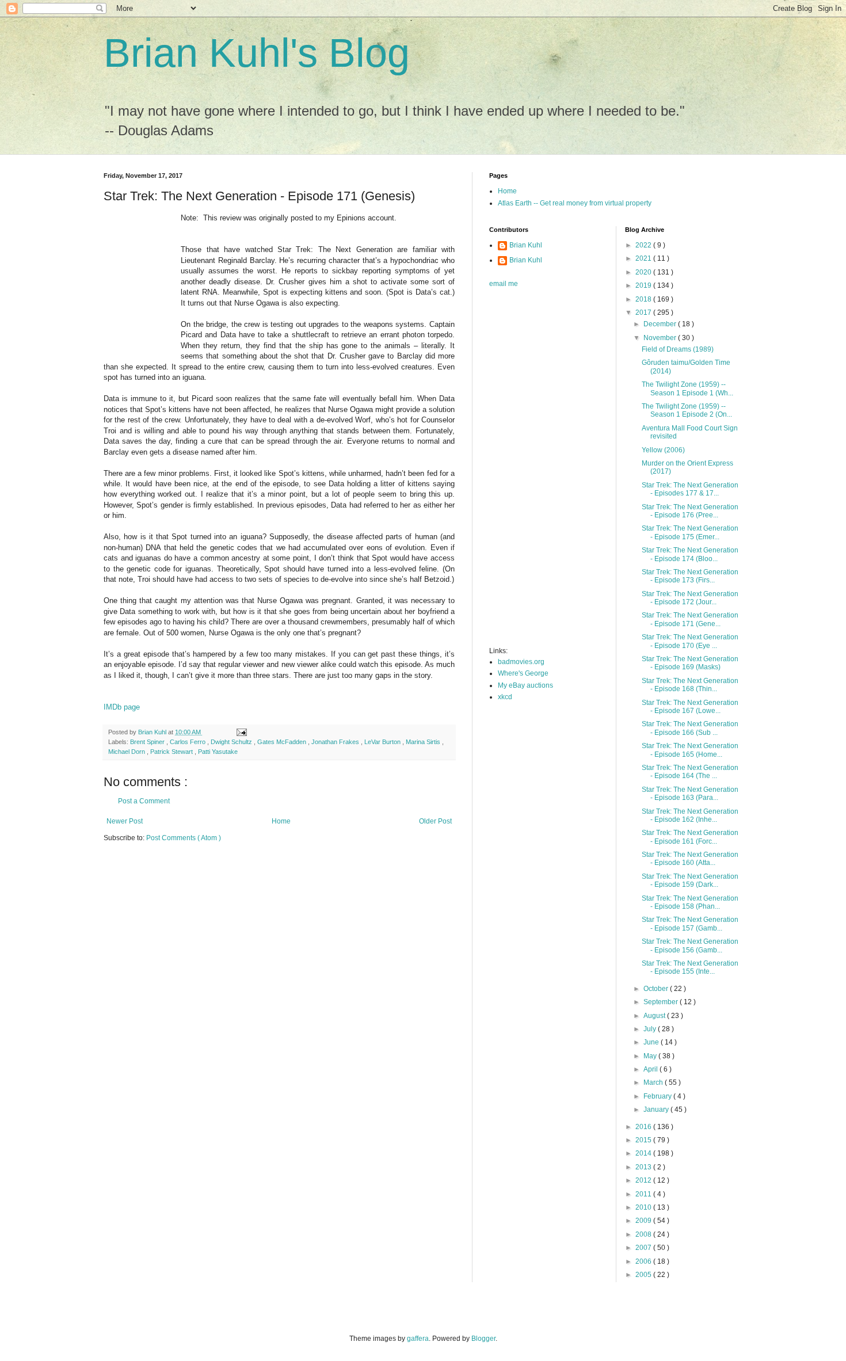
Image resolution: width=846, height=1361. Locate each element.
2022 (644, 245)
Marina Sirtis (424, 741)
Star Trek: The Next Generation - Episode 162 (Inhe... (690, 815)
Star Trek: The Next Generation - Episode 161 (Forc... (690, 837)
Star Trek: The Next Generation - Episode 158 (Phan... (690, 902)
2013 (644, 1167)
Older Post (435, 821)
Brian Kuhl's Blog (257, 53)
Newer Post (124, 821)
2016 (644, 1127)
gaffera (418, 1339)
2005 (644, 1275)
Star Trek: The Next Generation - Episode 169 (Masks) (690, 663)
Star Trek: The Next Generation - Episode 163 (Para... (690, 794)
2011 (644, 1194)
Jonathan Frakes (336, 741)
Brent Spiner (148, 741)
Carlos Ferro (188, 741)
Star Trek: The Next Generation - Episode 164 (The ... (690, 772)
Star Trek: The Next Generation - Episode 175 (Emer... (690, 532)
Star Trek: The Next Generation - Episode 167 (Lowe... (690, 707)
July (650, 1029)
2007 (644, 1248)
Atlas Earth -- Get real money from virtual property (574, 203)
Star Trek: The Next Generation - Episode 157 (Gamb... (690, 924)
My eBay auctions (525, 685)
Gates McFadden (282, 741)
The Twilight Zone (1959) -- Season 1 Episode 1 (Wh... (687, 388)
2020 (644, 272)
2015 (644, 1140)
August (655, 1016)
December (660, 324)
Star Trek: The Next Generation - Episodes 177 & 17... (690, 489)
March (654, 1082)
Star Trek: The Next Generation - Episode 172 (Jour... (690, 598)
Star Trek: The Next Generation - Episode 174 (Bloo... (690, 554)
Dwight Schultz (232, 741)
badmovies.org (521, 662)
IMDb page (122, 707)
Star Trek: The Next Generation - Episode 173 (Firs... (690, 576)
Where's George (523, 673)
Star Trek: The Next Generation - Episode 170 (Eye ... (690, 641)
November (660, 338)
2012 (644, 1180)
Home (281, 821)
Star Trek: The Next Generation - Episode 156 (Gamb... (690, 945)
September (661, 1002)
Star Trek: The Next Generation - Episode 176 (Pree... (690, 511)
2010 (644, 1207)
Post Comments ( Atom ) (183, 838)
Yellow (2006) (663, 450)
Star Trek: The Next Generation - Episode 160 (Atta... (690, 859)
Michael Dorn (127, 751)
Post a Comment (144, 801)
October (656, 989)
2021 (644, 258)
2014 (644, 1153)
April (651, 1069)
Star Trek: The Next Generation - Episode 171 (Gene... (690, 619)
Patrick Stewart (172, 751)
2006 (644, 1261)
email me (503, 284)
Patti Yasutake (218, 751)
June (652, 1042)
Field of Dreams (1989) (678, 349)
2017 (644, 312)
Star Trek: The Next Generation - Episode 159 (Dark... (690, 880)
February (658, 1096)
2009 (644, 1221)
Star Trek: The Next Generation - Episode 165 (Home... (690, 750)
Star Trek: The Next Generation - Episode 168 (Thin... (690, 685)
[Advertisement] (535, 470)
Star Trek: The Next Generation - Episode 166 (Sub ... (690, 728)
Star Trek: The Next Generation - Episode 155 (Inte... (690, 967)
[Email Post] (241, 732)
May (650, 1056)
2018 (644, 299)
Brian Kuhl (525, 245)
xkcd (505, 697)
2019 (644, 285)
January (656, 1109)
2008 (644, 1234)
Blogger (483, 1339)
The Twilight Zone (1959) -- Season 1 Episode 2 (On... (687, 410)
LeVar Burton (383, 741)
